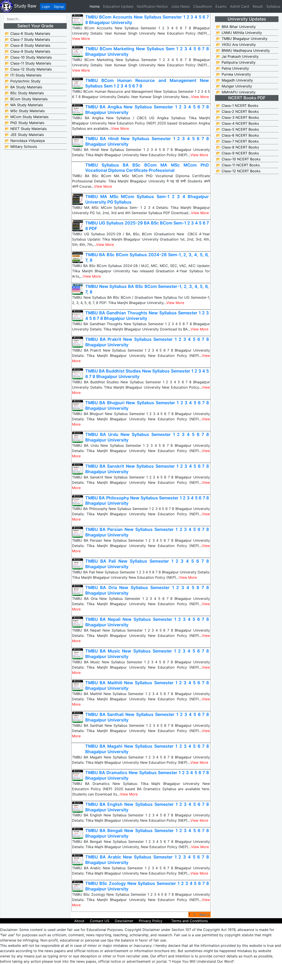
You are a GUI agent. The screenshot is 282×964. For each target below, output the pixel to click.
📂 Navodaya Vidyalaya (25, 140)
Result (258, 6)
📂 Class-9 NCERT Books (237, 153)
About (79, 921)
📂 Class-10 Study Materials (28, 57)
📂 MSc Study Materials (25, 111)
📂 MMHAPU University (236, 92)
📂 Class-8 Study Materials (27, 45)
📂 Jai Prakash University (237, 56)
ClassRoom (202, 6)
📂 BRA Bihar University (236, 26)
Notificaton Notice (152, 6)
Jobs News (180, 6)
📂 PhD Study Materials (24, 122)
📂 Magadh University (234, 80)
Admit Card (239, 6)
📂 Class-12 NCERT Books (238, 171)
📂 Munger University (234, 86)
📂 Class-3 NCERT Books (237, 117)
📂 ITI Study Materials (23, 75)
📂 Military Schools (21, 146)
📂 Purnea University (233, 74)
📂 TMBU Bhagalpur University (241, 38)
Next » (205, 914)
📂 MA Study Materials (24, 105)
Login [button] (46, 6)
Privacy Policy (150, 921)
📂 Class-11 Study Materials (28, 63)
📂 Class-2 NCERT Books (237, 111)
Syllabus (273, 6)
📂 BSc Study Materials (24, 93)
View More (81, 38)
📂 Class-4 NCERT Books (237, 123)
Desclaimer (124, 921)
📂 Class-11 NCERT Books (238, 165)
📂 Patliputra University (236, 62)
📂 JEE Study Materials (24, 134)
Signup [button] (59, 6)
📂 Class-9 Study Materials (27, 51)
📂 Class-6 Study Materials (27, 33)
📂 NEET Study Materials (26, 128)
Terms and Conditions (189, 921)
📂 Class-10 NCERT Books (238, 159)
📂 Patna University (232, 68)
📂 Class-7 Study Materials (27, 39)
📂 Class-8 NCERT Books (237, 147)
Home (95, 6)
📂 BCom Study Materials (26, 99)
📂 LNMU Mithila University (239, 32)
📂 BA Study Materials (23, 87)
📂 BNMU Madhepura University (243, 50)
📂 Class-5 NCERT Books (237, 129)
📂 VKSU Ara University (236, 44)
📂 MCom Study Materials (26, 117)
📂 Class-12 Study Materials (28, 69)
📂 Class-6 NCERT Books (237, 135)
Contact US (99, 921)
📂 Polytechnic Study (23, 81)
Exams (220, 6)
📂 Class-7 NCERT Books (237, 141)
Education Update (118, 6)
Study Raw (24, 6)
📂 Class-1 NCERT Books (237, 105)
